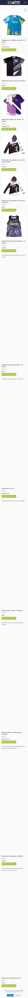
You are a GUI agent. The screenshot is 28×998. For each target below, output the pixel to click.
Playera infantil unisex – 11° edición (12, 610)
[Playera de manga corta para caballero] (14, 65)
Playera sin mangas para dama (11, 978)
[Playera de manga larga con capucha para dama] (14, 185)
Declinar (18, 995)
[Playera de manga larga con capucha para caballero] (14, 145)
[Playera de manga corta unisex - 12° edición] (14, 104)
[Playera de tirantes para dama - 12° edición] (14, 308)
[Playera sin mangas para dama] (14, 921)
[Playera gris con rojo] (14, 432)
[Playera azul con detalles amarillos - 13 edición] (14, 25)
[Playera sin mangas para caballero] (14, 799)
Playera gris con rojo (8, 488)
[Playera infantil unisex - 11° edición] (14, 554)
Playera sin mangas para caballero (12, 856)
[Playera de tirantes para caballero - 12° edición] (14, 226)
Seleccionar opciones (9, 49)
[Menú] (25, 2)
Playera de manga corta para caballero (14, 80)
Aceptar (10, 995)
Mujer (7, 46)
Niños (3, 615)
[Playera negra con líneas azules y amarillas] (14, 676)
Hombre (4, 46)
